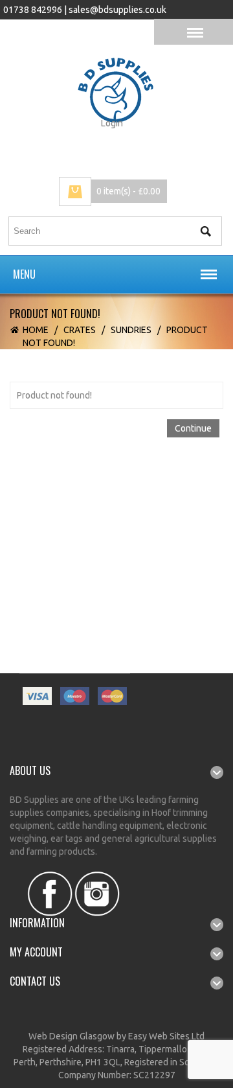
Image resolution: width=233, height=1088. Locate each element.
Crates (79, 330)
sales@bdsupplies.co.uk (117, 10)
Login (112, 123)
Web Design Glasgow (71, 1036)
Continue (193, 428)
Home (36, 330)
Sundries (131, 330)
